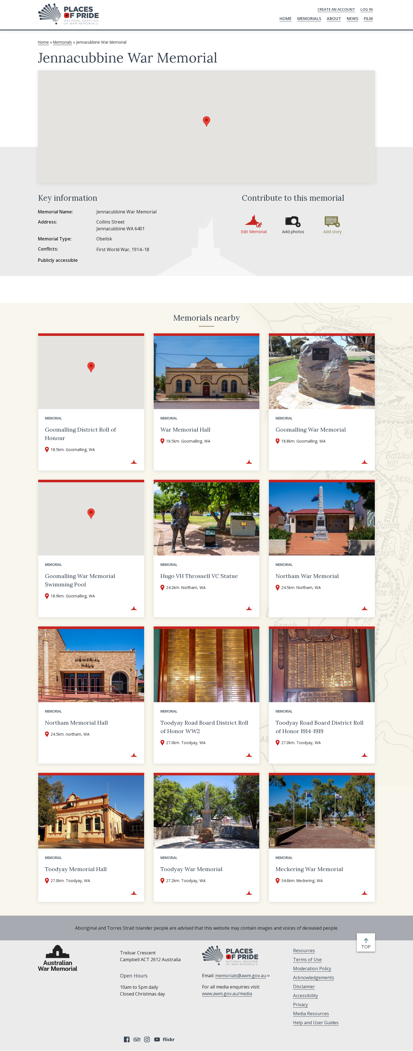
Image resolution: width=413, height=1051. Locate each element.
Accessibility (305, 995)
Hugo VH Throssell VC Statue (199, 575)
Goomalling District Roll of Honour (80, 433)
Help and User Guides (316, 1022)
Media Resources (311, 1013)
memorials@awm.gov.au (240, 975)
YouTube (157, 1039)
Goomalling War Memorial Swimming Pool (80, 580)
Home (286, 18)
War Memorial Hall (185, 429)
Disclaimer (304, 986)
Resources (304, 950)
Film (368, 18)
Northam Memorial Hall (76, 722)
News (352, 18)
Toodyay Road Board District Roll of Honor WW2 (204, 727)
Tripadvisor (136, 1039)
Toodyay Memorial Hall (76, 869)
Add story (332, 231)
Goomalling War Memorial (311, 429)
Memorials (309, 18)
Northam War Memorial (307, 575)
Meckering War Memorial (309, 869)
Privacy (300, 1004)
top (367, 947)
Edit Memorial (254, 231)
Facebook (126, 1039)
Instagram (146, 1039)
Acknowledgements (313, 977)
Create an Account (336, 9)
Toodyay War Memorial (191, 869)
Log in (366, 9)
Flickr (169, 1039)
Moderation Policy (312, 968)
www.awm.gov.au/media (227, 993)
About (334, 18)
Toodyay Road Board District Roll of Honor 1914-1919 (320, 727)
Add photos (293, 231)
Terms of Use (307, 959)
